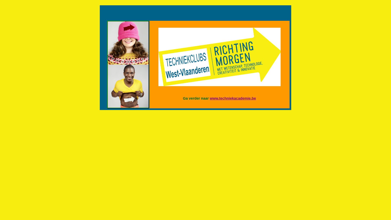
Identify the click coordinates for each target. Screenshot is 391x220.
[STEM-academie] (128, 63)
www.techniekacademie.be (233, 98)
